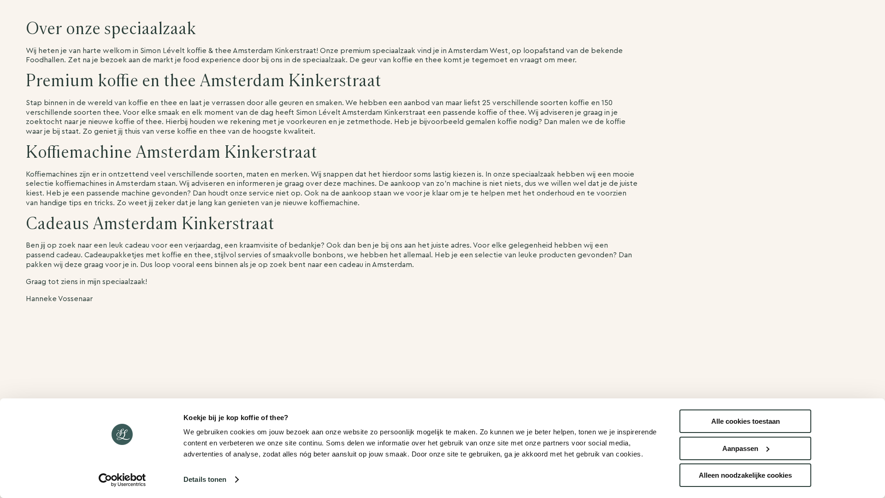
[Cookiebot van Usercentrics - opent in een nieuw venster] (122, 480)
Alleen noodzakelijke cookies (745, 475)
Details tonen (204, 479)
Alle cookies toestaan (745, 421)
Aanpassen (740, 448)
